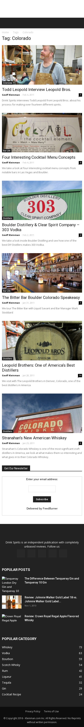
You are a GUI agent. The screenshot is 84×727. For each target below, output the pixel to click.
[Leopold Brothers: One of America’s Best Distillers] (42, 340)
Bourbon (7, 659)
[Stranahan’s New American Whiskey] (42, 413)
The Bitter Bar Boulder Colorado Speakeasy (41, 297)
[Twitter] (52, 553)
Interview (7, 82)
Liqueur (6, 676)
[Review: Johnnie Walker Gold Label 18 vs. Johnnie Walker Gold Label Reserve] (11, 602)
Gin (4, 688)
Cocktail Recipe (11, 694)
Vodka (6, 653)
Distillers (7, 218)
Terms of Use (51, 711)
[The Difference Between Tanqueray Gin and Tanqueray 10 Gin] (11, 585)
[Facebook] (21, 553)
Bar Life (6, 150)
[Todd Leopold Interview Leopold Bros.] (42, 65)
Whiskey (7, 647)
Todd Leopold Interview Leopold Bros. (36, 89)
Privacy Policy (32, 711)
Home (5, 32)
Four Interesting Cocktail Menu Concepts (38, 157)
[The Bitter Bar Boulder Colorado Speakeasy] (42, 273)
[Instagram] (42, 553)
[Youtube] (63, 553)
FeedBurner (50, 508)
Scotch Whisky (11, 665)
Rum (5, 671)
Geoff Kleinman (11, 94)
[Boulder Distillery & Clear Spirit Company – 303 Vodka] (42, 200)
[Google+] (31, 553)
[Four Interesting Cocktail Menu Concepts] (42, 132)
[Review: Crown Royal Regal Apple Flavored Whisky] (11, 620)
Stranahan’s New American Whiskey (34, 438)
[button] (78, 23)
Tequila (6, 682)
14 (80, 375)
